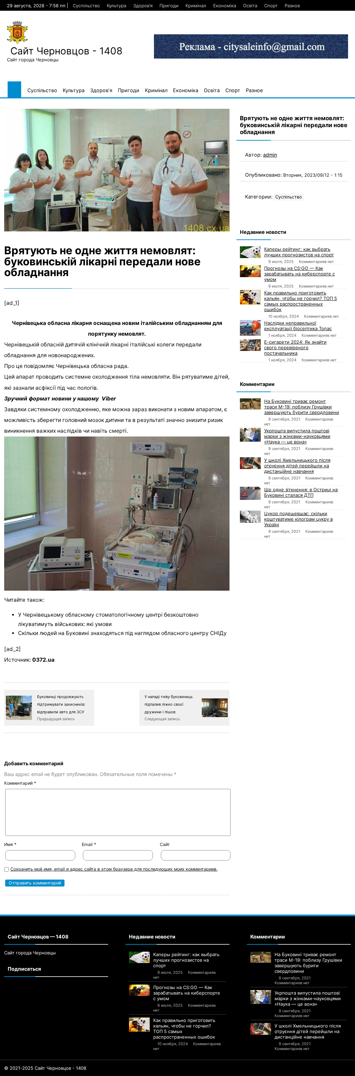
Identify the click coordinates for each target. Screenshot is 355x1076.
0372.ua (43, 659)
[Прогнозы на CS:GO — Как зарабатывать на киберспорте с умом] (250, 271)
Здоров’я (143, 5)
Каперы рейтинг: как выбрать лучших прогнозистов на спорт (299, 251)
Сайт (165, 844)
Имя (10, 844)
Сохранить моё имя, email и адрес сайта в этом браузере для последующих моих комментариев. (113, 869)
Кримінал (195, 5)
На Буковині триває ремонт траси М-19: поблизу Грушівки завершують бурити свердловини (301, 406)
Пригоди (169, 5)
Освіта (250, 5)
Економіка (224, 5)
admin (270, 155)
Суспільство (86, 5)
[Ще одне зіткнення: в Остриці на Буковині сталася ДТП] (250, 493)
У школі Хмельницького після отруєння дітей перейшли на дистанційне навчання (297, 465)
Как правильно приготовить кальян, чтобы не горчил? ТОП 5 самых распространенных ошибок (300, 301)
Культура (116, 5)
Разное (292, 5)
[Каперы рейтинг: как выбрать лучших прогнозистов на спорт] (250, 252)
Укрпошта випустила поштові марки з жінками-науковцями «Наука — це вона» (297, 436)
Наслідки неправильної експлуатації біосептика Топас (298, 325)
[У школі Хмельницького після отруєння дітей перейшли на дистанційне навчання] (250, 463)
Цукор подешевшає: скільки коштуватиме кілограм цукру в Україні (298, 519)
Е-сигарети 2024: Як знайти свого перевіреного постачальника (295, 347)
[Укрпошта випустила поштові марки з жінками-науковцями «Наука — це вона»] (250, 435)
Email (89, 844)
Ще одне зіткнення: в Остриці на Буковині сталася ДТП (301, 492)
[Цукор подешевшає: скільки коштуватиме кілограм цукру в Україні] (250, 517)
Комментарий (20, 783)
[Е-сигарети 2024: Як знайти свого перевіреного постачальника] (250, 345)
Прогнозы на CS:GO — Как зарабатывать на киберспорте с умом (299, 273)
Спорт (271, 5)
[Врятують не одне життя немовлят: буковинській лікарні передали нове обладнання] (117, 170)
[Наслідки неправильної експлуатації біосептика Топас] (250, 328)
